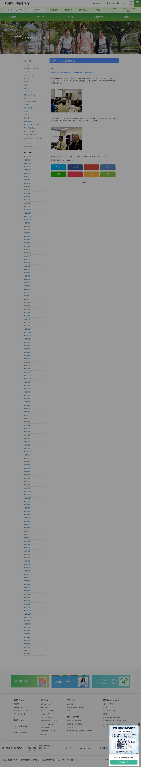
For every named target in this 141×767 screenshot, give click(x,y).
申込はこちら (124, 762)
